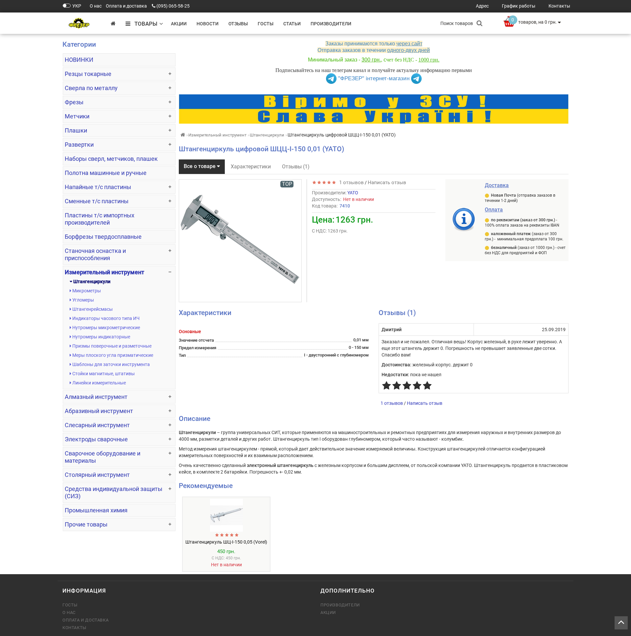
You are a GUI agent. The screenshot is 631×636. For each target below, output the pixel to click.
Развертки (79, 144)
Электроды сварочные (96, 439)
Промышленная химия (96, 510)
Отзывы (238, 23)
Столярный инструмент (97, 474)
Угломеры (82, 300)
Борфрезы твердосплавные (103, 236)
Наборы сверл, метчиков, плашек (111, 158)
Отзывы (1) (296, 166)
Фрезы (74, 102)
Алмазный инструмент (96, 396)
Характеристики (251, 166)
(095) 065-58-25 (173, 6)
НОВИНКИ (79, 59)
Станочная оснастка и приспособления (95, 254)
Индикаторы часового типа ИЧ (105, 318)
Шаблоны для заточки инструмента (110, 364)
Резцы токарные (88, 73)
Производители (331, 23)
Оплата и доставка (85, 620)
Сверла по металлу (91, 88)
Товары (143, 23)
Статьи (292, 23)
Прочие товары (86, 524)
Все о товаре (200, 166)
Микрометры (86, 290)
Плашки (76, 130)
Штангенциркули (91, 281)
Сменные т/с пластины (97, 201)
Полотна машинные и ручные (106, 172)
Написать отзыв (387, 182)
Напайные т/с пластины (98, 186)
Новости (208, 23)
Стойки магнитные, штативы (103, 373)
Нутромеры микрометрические (105, 327)
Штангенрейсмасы (92, 309)
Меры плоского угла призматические (112, 355)
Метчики (77, 116)
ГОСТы (265, 23)
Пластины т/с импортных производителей (99, 219)
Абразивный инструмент (99, 410)
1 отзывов (350, 182)
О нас (69, 612)
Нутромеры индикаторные (100, 336)
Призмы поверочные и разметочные (111, 346)
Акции (179, 23)
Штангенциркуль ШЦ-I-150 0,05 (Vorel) (226, 542)
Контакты (74, 627)
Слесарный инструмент (97, 425)
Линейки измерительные (98, 382)
